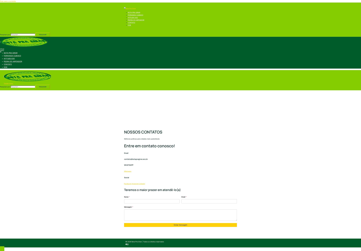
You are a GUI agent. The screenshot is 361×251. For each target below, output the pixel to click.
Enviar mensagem (180, 225)
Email (184, 197)
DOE (129, 25)
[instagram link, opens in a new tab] (128, 244)
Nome (127, 197)
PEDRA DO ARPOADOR (136, 20)
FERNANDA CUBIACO (135, 15)
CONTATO (131, 23)
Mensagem (128, 207)
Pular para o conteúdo (8, 1)
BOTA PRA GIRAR (134, 12)
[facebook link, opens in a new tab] (126, 244)
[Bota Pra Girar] (130, 8)
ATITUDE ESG (133, 18)
